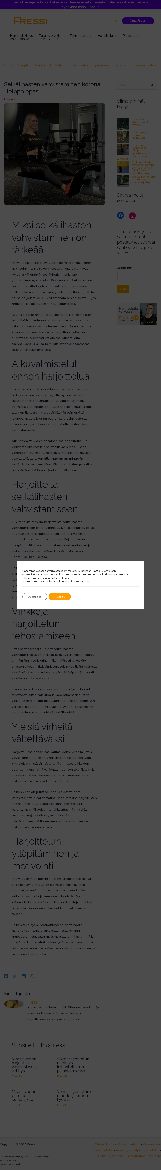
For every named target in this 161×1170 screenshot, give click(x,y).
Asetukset (34, 596)
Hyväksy (60, 596)
